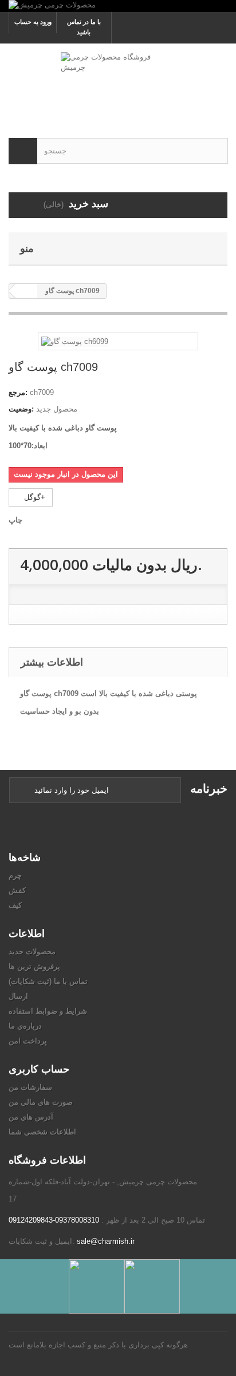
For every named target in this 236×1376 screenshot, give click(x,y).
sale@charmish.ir (106, 1241)
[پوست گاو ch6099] (74, 341)
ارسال (18, 996)
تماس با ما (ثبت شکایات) (48, 981)
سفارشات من (30, 1087)
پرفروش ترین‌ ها (34, 966)
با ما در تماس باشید (84, 26)
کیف (15, 905)
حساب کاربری (39, 1069)
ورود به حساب (33, 21)
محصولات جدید (32, 951)
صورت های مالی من (41, 1102)
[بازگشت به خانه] (26, 291)
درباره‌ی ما (25, 1026)
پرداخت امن (28, 1041)
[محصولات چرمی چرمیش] (118, 6)
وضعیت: (21, 409)
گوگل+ (33, 497)
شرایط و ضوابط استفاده (48, 1011)
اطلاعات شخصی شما (42, 1132)
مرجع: (18, 392)
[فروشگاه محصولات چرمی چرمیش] (118, 80)
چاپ (15, 520)
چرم (15, 875)
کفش (17, 890)
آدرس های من (31, 1117)
